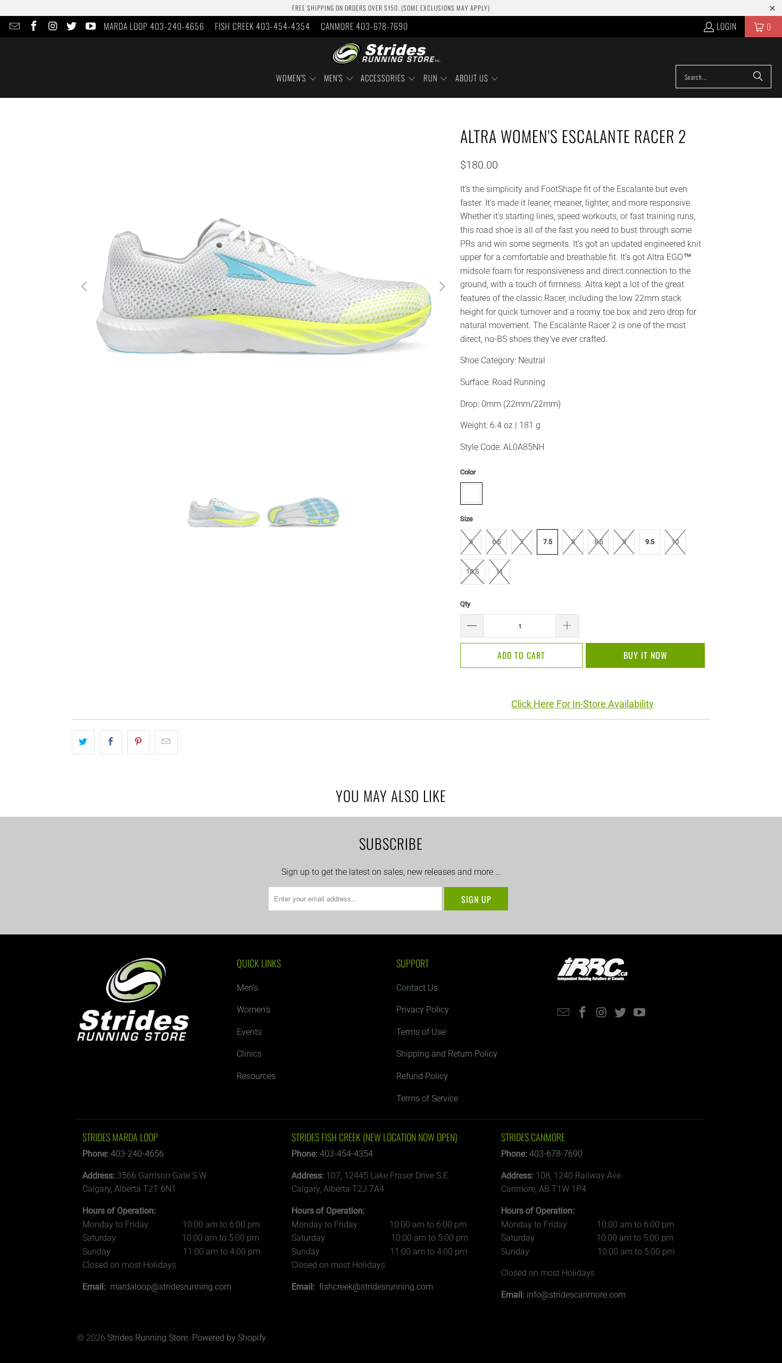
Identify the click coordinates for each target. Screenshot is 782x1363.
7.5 (547, 542)
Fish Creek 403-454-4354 (262, 26)
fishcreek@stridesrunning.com (376, 1287)
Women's (253, 1010)
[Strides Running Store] (385, 54)
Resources (256, 1076)
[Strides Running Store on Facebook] (33, 26)
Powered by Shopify (229, 1338)
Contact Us (417, 988)
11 (499, 571)
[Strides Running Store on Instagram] (52, 26)
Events (249, 1032)
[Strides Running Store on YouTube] (90, 26)
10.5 (472, 571)
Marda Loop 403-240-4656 (154, 26)
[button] (296, 79)
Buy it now (645, 655)
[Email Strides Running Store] (14, 26)
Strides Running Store (147, 1338)
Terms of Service (427, 1098)
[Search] (758, 76)
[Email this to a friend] (166, 742)
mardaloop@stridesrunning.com (170, 1287)
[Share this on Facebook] (110, 742)
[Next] (441, 286)
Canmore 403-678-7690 (364, 26)
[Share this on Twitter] (83, 742)
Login (727, 26)
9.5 (649, 542)
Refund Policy (422, 1076)
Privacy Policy (422, 1010)
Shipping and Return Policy (446, 1054)
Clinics (249, 1054)
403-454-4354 (346, 1154)
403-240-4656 (137, 1154)
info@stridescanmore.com (576, 1295)
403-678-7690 (556, 1154)
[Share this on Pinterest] (138, 742)
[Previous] (85, 286)
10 (675, 542)
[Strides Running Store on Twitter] (71, 26)
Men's (247, 988)
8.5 (598, 542)
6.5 (496, 542)
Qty (465, 604)
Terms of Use (421, 1032)
